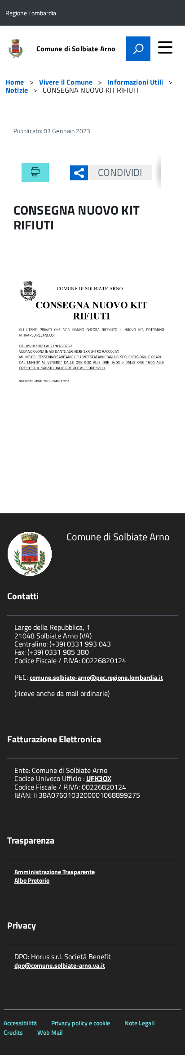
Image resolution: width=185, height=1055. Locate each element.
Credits (13, 1032)
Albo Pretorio (31, 880)
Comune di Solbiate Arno (76, 48)
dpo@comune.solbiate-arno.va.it (59, 965)
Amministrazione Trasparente (54, 871)
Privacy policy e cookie (80, 1023)
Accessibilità (20, 1023)
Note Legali (139, 1023)
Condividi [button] (120, 172)
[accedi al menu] (165, 47)
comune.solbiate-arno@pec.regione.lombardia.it (96, 677)
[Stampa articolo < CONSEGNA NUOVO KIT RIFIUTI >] (35, 173)
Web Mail (50, 1032)
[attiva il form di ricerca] (138, 48)
